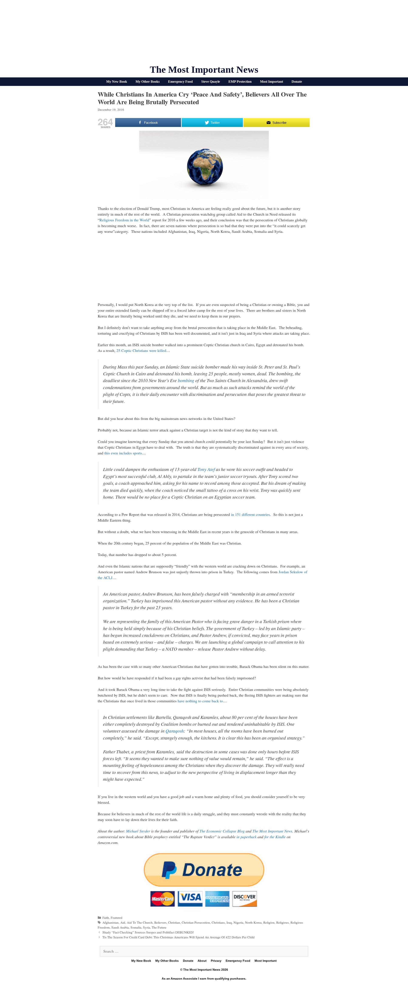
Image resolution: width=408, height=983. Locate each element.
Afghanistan (110, 922)
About (202, 960)
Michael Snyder (138, 831)
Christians (218, 922)
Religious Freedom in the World (124, 219)
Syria (146, 927)
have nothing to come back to (200, 700)
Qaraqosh (175, 731)
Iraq (229, 922)
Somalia (135, 927)
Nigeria (238, 922)
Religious (282, 922)
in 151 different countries (250, 514)
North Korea (253, 922)
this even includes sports (123, 452)
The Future (159, 927)
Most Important (271, 81)
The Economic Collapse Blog (222, 831)
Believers (160, 922)
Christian (174, 922)
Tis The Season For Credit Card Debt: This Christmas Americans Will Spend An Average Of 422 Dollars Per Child (178, 937)
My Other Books (148, 81)
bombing (186, 380)
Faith (105, 917)
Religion (269, 922)
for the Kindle (275, 836)
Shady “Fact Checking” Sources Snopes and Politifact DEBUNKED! (148, 932)
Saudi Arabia (120, 927)
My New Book (116, 81)
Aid (122, 922)
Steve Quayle (210, 81)
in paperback (246, 836)
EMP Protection (240, 81)
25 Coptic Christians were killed (141, 350)
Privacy (216, 960)
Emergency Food (180, 81)
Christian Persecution (196, 922)
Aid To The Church (140, 922)
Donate (297, 81)
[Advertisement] (204, 34)
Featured (116, 917)
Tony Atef (206, 469)
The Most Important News (204, 69)
